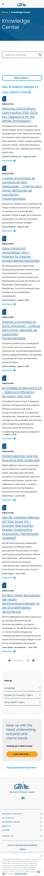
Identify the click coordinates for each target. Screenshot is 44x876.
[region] (22, 864)
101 (28, 660)
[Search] (39, 55)
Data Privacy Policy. (21, 874)
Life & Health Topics (14, 702)
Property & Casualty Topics (18, 695)
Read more (7, 160)
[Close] (41, 856)
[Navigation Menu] (3, 4)
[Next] (33, 660)
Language (9, 688)
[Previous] (9, 660)
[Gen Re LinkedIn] (23, 798)
